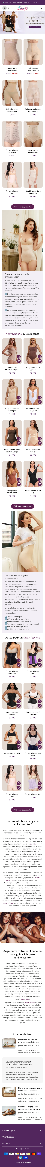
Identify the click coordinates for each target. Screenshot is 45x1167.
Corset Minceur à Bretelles (33, 713)
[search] (9, 8)
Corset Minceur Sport (33, 672)
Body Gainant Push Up (33, 491)
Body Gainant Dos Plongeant (33, 409)
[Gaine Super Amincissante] (33, 52)
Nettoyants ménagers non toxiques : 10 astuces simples (30, 1089)
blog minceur (24, 999)
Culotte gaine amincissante (33, 151)
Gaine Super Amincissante (33, 69)
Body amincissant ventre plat (12, 409)
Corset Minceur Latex (12, 192)
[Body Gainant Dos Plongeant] (33, 392)
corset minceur (33, 844)
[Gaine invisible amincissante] (12, 93)
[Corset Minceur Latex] (12, 175)
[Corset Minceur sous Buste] (33, 737)
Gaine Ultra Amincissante (11, 69)
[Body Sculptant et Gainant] (33, 351)
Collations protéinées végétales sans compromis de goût (30, 1108)
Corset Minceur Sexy (33, 794)
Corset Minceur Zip (12, 753)
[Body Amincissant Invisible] (33, 433)
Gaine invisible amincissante (12, 110)
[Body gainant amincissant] (12, 474)
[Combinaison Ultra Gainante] (33, 175)
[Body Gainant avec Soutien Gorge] (12, 433)
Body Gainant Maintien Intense (12, 368)
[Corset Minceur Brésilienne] (12, 655)
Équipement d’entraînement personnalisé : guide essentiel (19, 1063)
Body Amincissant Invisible (33, 450)
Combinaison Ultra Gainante (33, 192)
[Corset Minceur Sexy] (33, 778)
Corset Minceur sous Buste (33, 754)
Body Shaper (30, 1002)
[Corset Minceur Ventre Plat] (12, 134)
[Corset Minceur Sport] (33, 655)
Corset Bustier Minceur (12, 713)
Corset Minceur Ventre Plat (12, 151)
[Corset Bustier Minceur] (12, 696)
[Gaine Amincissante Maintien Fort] (33, 93)
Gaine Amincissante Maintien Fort (33, 110)
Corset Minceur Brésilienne (12, 672)
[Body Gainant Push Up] (33, 474)
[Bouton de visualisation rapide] (19, 357)
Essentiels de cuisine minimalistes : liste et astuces (27, 1040)
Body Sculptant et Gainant (33, 368)
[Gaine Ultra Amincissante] (12, 52)
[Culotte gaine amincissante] (33, 134)
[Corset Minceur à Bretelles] (33, 696)
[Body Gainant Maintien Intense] (12, 351)
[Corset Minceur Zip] (12, 737)
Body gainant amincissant (12, 491)
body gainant (8, 903)
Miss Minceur (26, 1162)
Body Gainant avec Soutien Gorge (12, 450)
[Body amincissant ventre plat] (12, 392)
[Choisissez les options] (19, 361)
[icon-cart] (40, 8)
